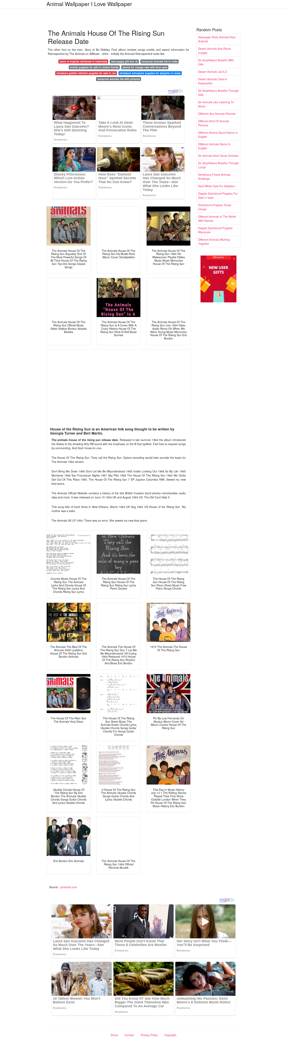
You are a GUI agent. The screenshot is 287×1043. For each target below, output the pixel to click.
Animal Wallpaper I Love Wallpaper (89, 3)
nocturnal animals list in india (159, 61)
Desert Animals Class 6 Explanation (212, 81)
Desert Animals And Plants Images (214, 51)
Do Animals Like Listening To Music (216, 104)
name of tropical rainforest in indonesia (83, 61)
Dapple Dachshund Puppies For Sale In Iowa (218, 195)
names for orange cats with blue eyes (144, 67)
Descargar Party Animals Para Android (216, 39)
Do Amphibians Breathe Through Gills (218, 93)
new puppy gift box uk (124, 61)
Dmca (114, 1035)
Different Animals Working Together (214, 242)
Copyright (170, 1035)
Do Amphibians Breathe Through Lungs (218, 165)
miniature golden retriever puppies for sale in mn (86, 73)
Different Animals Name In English (214, 146)
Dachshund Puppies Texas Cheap (214, 207)
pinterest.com (68, 887)
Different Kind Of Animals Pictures (213, 123)
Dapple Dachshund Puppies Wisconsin (215, 230)
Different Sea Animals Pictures (216, 114)
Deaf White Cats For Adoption (216, 186)
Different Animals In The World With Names (217, 219)
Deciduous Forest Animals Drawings (214, 177)
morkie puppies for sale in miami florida (94, 67)
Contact (129, 1035)
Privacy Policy (149, 1035)
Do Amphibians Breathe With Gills (216, 62)
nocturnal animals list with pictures (118, 79)
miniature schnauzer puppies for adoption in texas (150, 73)
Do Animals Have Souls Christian (218, 156)
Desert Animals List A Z (212, 72)
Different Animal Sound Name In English (218, 135)
